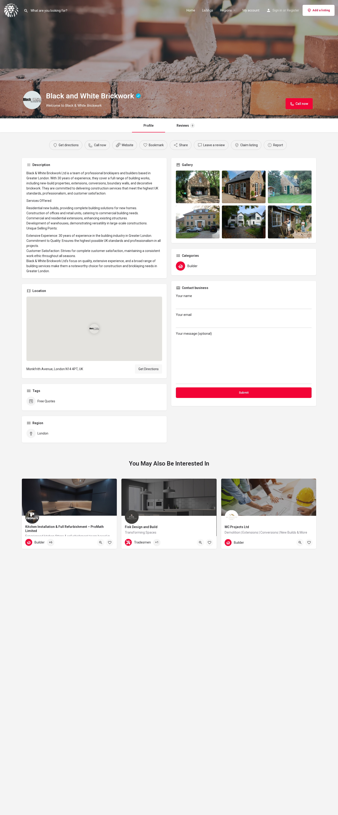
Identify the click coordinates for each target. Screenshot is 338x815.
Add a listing (321, 10)
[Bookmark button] (109, 542)
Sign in (277, 10)
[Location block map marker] (94, 328)
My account (251, 10)
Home (190, 10)
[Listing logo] (32, 100)
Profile (148, 125)
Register (293, 10)
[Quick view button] (100, 542)
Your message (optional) (194, 333)
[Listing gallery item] (198, 187)
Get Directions (148, 369)
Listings (207, 10)
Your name (184, 296)
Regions (226, 10)
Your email (184, 315)
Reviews (185, 125)
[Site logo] (11, 10)
